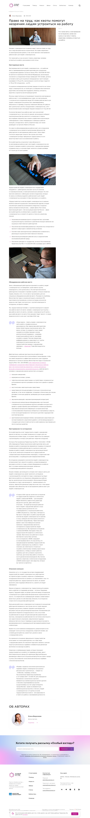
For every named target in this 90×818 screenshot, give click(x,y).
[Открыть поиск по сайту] (80, 5)
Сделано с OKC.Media (75, 809)
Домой (11, 11)
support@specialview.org (49, 790)
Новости (41, 5)
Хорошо (75, 813)
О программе (26, 5)
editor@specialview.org (48, 780)
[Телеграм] (66, 789)
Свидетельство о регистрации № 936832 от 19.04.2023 (22, 810)
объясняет (27, 346)
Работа (21, 11)
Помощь (35, 5)
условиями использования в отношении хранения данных (40, 756)
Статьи (55, 5)
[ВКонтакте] (62, 789)
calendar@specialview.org (49, 785)
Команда (71, 5)
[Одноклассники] (74, 789)
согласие (25, 814)
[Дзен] (70, 789)
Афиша (48, 5)
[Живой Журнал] (79, 789)
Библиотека (62, 5)
